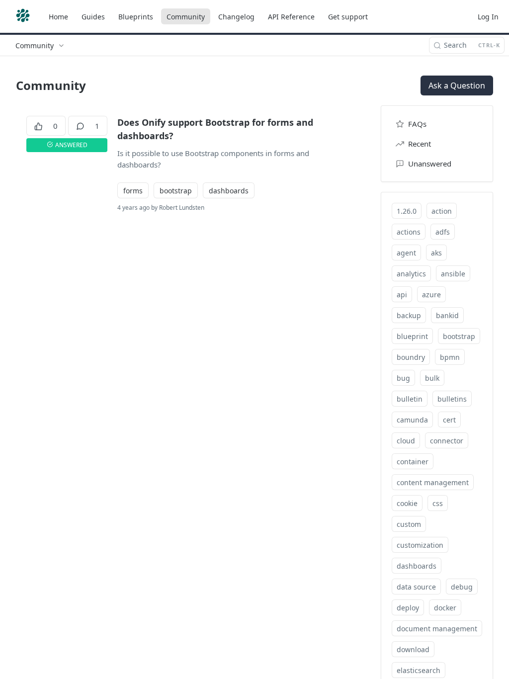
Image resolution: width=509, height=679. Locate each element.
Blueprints (135, 16)
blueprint (412, 336)
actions (409, 232)
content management (433, 482)
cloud (406, 440)
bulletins (452, 399)
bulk (432, 378)
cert (449, 419)
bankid (447, 315)
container (412, 461)
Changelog (236, 16)
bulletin (410, 399)
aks (436, 252)
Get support (348, 16)
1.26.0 (407, 211)
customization (420, 545)
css (437, 503)
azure (431, 294)
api (402, 294)
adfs (442, 232)
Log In (488, 16)
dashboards (229, 190)
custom (409, 524)
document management (437, 628)
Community (186, 16)
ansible (453, 273)
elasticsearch (418, 670)
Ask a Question (456, 85)
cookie (407, 503)
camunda (412, 419)
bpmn (450, 357)
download (413, 649)
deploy (408, 607)
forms (133, 190)
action (441, 211)
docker (445, 607)
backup (409, 315)
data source (416, 587)
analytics (411, 273)
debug (462, 587)
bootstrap (176, 190)
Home (58, 16)
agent (406, 252)
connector (446, 440)
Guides (93, 16)
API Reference (291, 16)
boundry (411, 357)
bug (403, 378)
